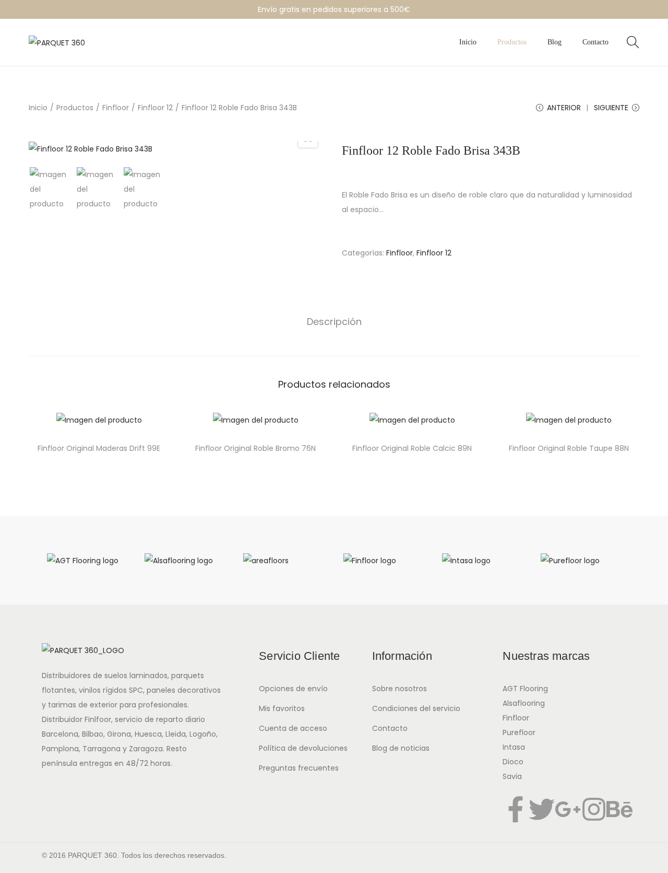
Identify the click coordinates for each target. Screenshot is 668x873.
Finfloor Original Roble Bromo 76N (255, 448)
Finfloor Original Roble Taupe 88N (569, 448)
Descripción (334, 321)
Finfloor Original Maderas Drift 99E (99, 448)
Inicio (38, 107)
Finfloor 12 (155, 107)
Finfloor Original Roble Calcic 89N (412, 448)
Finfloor (115, 107)
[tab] (334, 322)
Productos (74, 107)
